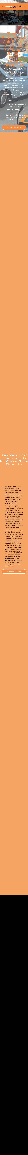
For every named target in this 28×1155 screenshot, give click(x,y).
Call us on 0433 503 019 (14, 127)
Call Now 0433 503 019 (14, 571)
